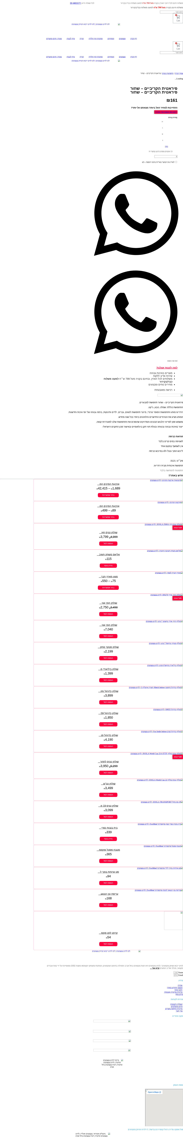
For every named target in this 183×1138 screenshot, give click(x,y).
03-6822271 (75, 3)
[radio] (160, 122)
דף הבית (133, 38)
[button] (136, 213)
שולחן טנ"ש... (108, 783)
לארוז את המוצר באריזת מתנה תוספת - (158, 162)
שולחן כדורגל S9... (108, 713)
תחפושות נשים (167, 73)
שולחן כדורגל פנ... (108, 735)
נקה (166, 146)
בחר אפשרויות (108, 495)
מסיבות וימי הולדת (96, 38)
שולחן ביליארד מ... (108, 669)
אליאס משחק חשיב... (108, 554)
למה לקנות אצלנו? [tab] (166, 367)
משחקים (111, 38)
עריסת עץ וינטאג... (108, 894)
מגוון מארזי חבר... (108, 576)
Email (180, 975)
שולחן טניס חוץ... (108, 532)
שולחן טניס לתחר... (108, 761)
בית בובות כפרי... (108, 827)
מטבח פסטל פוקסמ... (108, 850)
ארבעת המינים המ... (108, 484)
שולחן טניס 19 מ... (108, 805)
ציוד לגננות (71, 38)
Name (180, 972)
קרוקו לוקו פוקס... (108, 933)
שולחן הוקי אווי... (108, 603)
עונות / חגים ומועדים (54, 38)
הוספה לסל (108, 543)
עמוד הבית (179, 73)
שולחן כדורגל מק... (108, 691)
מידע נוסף (108, 566)
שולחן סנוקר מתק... (108, 647)
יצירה (82, 38)
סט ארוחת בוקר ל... (108, 872)
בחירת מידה (172, 117)
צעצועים (122, 38)
